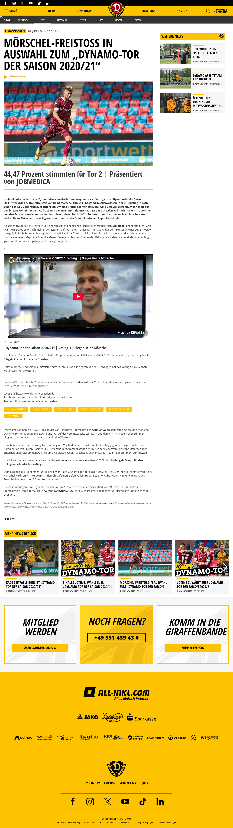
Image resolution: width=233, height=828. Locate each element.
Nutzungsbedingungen (143, 822)
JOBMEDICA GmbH (119, 409)
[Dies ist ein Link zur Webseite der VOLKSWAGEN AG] (194, 737)
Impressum (89, 822)
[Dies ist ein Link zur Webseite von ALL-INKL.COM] (116, 693)
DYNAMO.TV (84, 11)
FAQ (100, 822)
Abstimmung (64, 409)
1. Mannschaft (16, 409)
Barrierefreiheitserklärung (68, 822)
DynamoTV (13, 415)
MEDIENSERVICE (129, 783)
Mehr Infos (192, 647)
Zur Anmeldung (40, 647)
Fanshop (181, 11)
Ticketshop (149, 11)
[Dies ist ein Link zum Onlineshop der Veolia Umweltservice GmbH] (177, 737)
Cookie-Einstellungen (167, 822)
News (51, 11)
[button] (208, 11)
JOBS (145, 783)
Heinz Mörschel (90, 409)
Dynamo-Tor (41, 409)
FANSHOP (109, 783)
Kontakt (110, 822)
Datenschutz (123, 822)
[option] (31, 567)
